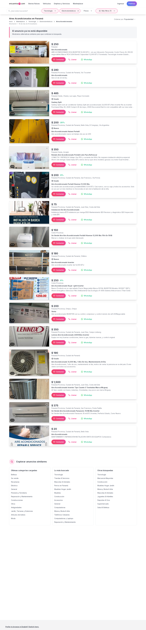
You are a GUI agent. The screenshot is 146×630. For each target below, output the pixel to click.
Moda (13, 518)
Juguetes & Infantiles (105, 496)
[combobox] (125, 19)
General (14, 489)
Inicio (11, 21)
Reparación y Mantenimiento (22, 496)
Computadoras (59, 507)
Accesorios (58, 500)
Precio (86, 11)
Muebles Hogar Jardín (62, 489)
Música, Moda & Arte (62, 511)
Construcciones (17, 500)
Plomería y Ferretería (19, 493)
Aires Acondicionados (64, 21)
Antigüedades (16, 507)
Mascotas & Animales (62, 482)
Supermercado (103, 504)
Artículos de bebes (18, 515)
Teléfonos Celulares (62, 515)
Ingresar (120, 4)
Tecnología (48, 11)
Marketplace (20, 21)
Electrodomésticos (69, 11)
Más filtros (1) (107, 11)
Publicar (132, 4)
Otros (13, 504)
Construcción (59, 496)
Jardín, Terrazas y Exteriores (22, 511)
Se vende (14, 478)
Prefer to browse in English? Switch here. (22, 627)
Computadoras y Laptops (63, 518)
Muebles (57, 493)
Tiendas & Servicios (61, 478)
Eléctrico (14, 486)
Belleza (14, 475)
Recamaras (15, 482)
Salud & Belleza (103, 507)
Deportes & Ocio (103, 500)
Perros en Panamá (61, 486)
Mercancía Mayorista (105, 478)
